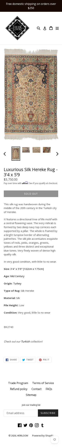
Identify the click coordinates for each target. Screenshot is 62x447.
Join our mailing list (31, 405)
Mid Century (17, 276)
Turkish (25, 341)
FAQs (49, 389)
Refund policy (18, 389)
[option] (16, 154)
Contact (37, 389)
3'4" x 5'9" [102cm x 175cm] (27, 269)
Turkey (17, 283)
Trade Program (18, 383)
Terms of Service (43, 383)
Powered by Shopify (42, 435)
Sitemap (31, 395)
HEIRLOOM (22, 435)
